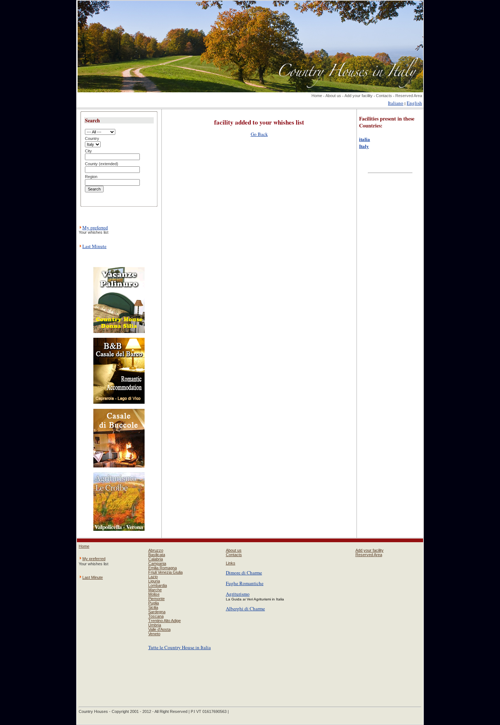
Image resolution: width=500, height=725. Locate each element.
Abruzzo (155, 550)
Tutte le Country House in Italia (179, 647)
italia (364, 139)
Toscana (156, 616)
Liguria (154, 581)
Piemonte (156, 598)
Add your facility (358, 95)
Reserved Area (408, 95)
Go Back (259, 134)
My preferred (95, 227)
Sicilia (153, 607)
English (414, 103)
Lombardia (157, 585)
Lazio (153, 576)
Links (230, 563)
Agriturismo (238, 594)
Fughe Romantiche (245, 583)
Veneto (154, 634)
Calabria (155, 559)
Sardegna (156, 612)
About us (333, 95)
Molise (154, 594)
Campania (157, 563)
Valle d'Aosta (159, 629)
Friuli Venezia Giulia (165, 572)
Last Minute (94, 246)
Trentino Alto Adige (164, 620)
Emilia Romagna (162, 568)
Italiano (395, 103)
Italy (364, 146)
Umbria (154, 625)
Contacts (384, 95)
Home (316, 95)
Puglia (153, 603)
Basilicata (156, 554)
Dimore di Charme (244, 572)
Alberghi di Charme (245, 608)
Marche (155, 590)
